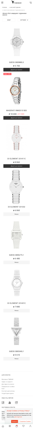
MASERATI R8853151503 (16, 111)
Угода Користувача (8, 393)
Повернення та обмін (8, 386)
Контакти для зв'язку (8, 391)
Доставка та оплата (8, 384)
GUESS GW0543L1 (16, 351)
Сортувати (23, 20)
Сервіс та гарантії (7, 381)
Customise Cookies (25, 421)
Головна (4, 7)
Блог (3, 388)
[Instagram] (16, 402)
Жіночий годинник (15, 7)
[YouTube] (10, 402)
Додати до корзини (16, 69)
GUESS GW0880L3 (16, 62)
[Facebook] (3, 402)
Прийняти (14, 421)
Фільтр (9, 20)
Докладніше (18, 417)
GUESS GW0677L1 (16, 255)
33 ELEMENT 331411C (16, 159)
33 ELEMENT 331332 (16, 207)
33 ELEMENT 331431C (16, 303)
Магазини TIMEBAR (7, 379)
